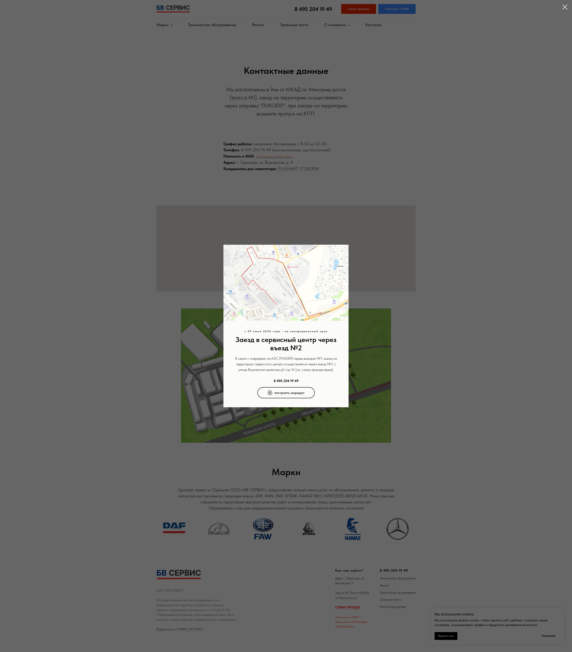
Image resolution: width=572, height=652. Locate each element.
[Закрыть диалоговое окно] (565, 7)
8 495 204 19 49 (286, 380)
